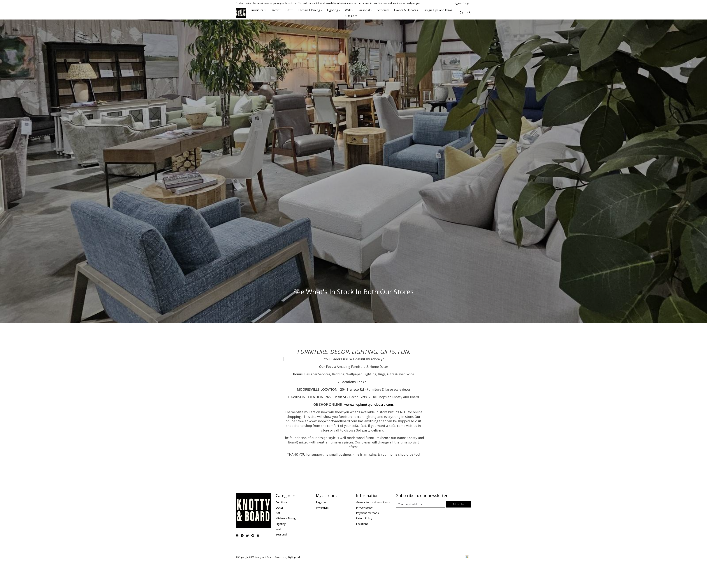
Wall (278, 529)
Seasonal (281, 534)
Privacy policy (364, 507)
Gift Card (351, 16)
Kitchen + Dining (286, 518)
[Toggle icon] (461, 13)
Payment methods (367, 513)
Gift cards (383, 10)
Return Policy (364, 518)
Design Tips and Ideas (437, 10)
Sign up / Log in (462, 3)
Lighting (281, 524)
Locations (362, 524)
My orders (322, 507)
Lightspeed (294, 557)
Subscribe (459, 504)
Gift (278, 513)
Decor (279, 507)
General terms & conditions (373, 502)
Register (321, 502)
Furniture (281, 502)
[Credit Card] (467, 557)
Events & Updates (406, 10)
